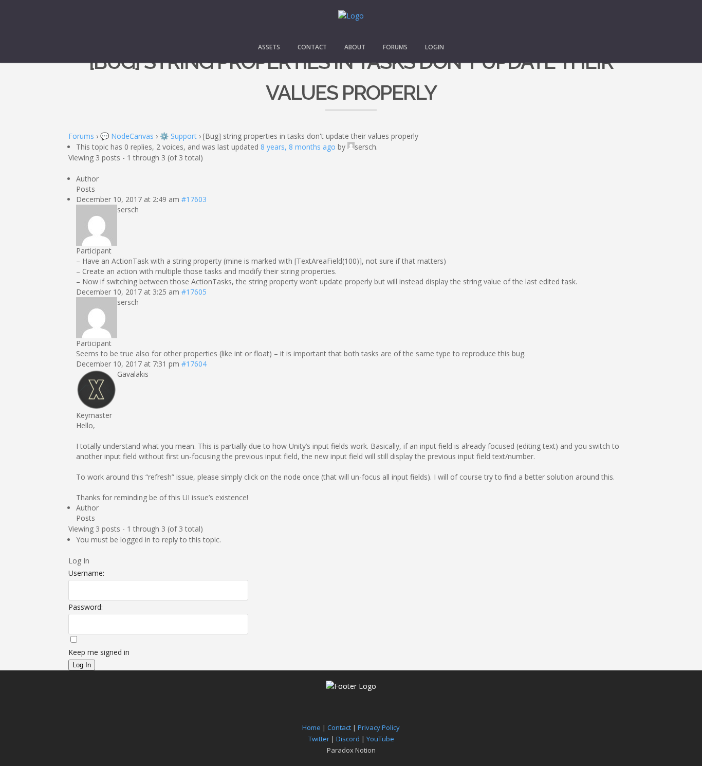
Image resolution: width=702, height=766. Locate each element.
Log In (81, 665)
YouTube (380, 738)
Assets (269, 47)
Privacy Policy (379, 727)
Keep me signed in (99, 652)
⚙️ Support (178, 136)
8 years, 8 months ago (298, 147)
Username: (86, 573)
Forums (395, 47)
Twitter (318, 738)
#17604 (194, 364)
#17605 (194, 292)
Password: (85, 607)
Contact (312, 47)
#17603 (194, 199)
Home (311, 727)
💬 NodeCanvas (127, 136)
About (354, 47)
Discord (348, 738)
